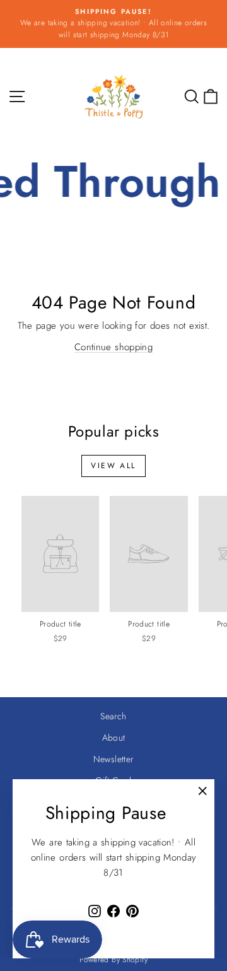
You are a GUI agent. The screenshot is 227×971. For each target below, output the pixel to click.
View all (113, 465)
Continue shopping (113, 347)
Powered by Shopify (113, 959)
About (113, 737)
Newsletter (113, 759)
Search (113, 716)
